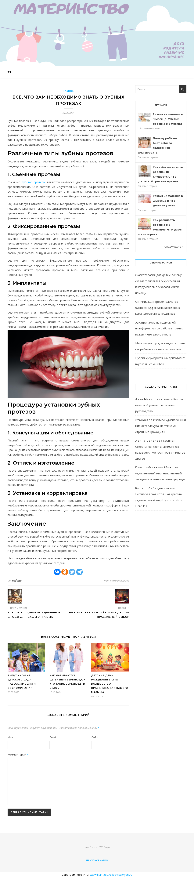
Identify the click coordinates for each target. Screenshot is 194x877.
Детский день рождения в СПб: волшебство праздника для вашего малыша (109, 684)
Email (52, 737)
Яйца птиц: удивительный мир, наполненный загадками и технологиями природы (160, 473)
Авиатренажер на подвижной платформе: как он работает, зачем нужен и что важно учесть (159, 328)
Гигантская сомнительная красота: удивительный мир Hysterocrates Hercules (158, 500)
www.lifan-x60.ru (101, 874)
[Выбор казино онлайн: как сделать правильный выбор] (122, 596)
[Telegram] (79, 572)
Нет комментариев (116, 580)
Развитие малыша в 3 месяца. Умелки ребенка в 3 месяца (168, 118)
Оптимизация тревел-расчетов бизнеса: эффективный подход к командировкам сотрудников (157, 307)
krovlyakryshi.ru (122, 874)
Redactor (17, 580)
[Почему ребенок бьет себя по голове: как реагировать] (144, 143)
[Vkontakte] (57, 572)
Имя (10, 737)
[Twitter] (72, 572)
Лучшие (161, 105)
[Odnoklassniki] (64, 572)
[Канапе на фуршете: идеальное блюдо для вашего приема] (15, 596)
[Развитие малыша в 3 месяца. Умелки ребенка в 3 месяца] (144, 117)
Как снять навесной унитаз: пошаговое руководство (160, 405)
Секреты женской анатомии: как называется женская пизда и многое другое (160, 452)
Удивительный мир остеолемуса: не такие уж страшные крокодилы (160, 426)
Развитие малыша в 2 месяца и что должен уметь (168, 200)
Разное (68, 90)
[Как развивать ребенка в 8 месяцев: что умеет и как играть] (144, 224)
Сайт (95, 737)
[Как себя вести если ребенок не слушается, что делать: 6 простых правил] (144, 171)
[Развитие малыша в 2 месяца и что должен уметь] (144, 198)
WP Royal (104, 847)
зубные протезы (33, 182)
